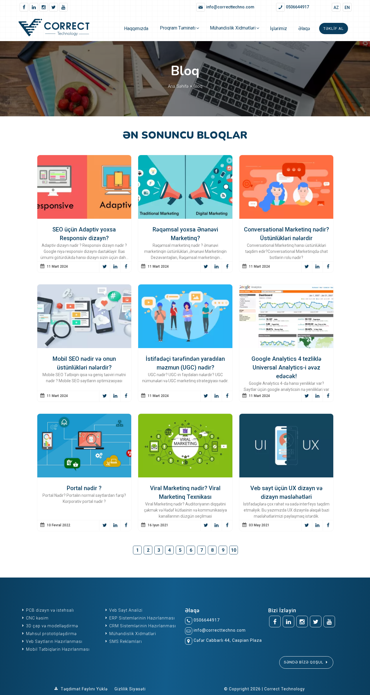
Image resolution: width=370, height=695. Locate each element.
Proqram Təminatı (177, 28)
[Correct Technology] (60, 28)
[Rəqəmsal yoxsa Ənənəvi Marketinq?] (185, 217)
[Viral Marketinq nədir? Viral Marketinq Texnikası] (185, 476)
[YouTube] (63, 7)
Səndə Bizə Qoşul (304, 662)
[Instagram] (43, 7)
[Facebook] (24, 7)
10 (233, 550)
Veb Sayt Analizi (125, 610)
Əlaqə (304, 28)
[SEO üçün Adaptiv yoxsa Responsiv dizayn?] (84, 217)
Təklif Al (333, 28)
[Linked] (33, 7)
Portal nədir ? (84, 488)
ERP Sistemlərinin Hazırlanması (141, 618)
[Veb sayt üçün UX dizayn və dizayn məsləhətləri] (286, 476)
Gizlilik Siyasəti (130, 689)
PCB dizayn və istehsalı (49, 610)
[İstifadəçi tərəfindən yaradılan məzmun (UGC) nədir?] (185, 346)
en (347, 7)
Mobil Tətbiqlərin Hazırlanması (57, 649)
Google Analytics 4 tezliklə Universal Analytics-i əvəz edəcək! (286, 367)
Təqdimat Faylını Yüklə (84, 689)
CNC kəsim (37, 618)
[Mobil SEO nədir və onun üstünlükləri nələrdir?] (84, 346)
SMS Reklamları (125, 641)
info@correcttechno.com (220, 630)
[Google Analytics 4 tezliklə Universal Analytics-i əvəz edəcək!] (286, 346)
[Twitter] (53, 7)
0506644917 (207, 620)
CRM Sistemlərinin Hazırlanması (142, 626)
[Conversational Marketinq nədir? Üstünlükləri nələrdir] (286, 217)
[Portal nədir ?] (84, 476)
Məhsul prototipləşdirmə (51, 633)
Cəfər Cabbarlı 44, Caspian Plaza (228, 640)
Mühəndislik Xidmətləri (233, 28)
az (336, 7)
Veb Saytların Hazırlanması (53, 641)
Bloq (198, 86)
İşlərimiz (278, 28)
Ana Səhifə (179, 86)
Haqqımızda (136, 28)
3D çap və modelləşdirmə (51, 626)
